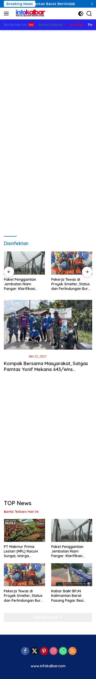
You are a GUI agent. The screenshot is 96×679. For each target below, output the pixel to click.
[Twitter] (34, 651)
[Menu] (7, 13)
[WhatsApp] (63, 651)
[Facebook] (25, 651)
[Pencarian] (89, 13)
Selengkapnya (46, 617)
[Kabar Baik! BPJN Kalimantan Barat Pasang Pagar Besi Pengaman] (71, 574)
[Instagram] (53, 651)
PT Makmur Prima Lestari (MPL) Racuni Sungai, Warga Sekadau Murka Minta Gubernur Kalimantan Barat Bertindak (22, 551)
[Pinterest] (44, 651)
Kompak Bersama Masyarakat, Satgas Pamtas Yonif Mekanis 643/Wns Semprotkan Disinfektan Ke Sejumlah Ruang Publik (46, 372)
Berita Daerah (15, 356)
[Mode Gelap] (81, 13)
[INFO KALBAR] (29, 13)
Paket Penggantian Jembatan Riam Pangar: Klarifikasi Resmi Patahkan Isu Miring (20, 284)
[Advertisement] (48, 80)
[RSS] (72, 651)
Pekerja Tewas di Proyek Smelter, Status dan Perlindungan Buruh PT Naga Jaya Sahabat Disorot (71, 284)
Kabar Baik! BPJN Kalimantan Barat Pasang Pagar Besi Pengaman (67, 596)
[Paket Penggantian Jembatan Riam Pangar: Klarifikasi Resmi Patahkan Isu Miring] (24, 262)
